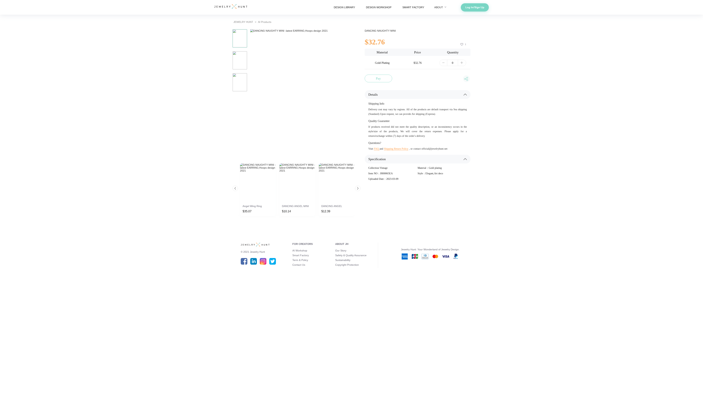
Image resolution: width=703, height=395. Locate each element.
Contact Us (298, 264)
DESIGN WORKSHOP (378, 7)
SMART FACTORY (413, 7)
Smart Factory (300, 255)
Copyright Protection (347, 264)
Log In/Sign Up (474, 7)
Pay (378, 78)
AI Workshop (299, 250)
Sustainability (342, 260)
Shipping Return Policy (396, 148)
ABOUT (439, 7)
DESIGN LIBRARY (344, 7)
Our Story (340, 250)
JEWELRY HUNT (243, 21)
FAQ (377, 148)
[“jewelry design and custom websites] (230, 7)
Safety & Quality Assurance (351, 255)
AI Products (264, 21)
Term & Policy (300, 260)
